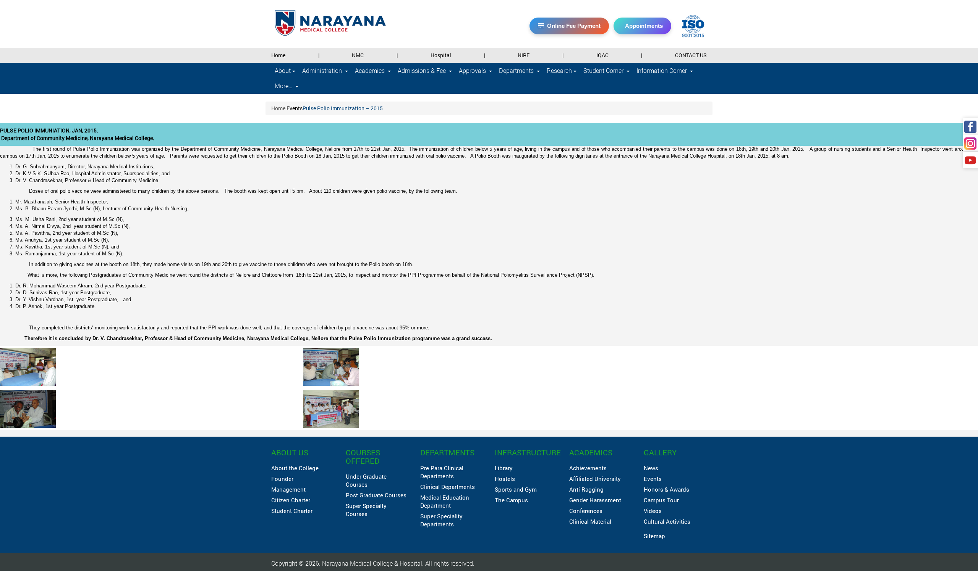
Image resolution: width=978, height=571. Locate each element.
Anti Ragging (586, 489)
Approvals (473, 70)
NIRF (523, 55)
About (283, 70)
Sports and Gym (516, 489)
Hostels (505, 478)
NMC (358, 55)
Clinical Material (590, 521)
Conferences (585, 511)
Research (560, 70)
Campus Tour (661, 500)
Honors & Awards (666, 489)
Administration (322, 70)
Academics (370, 70)
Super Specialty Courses (366, 510)
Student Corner (604, 70)
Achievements (588, 468)
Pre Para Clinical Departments (441, 472)
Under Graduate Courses (366, 480)
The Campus (511, 500)
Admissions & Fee (422, 70)
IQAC (602, 55)
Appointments (644, 26)
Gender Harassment (595, 500)
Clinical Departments (447, 486)
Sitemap (654, 536)
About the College (295, 468)
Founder (282, 478)
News (651, 468)
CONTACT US (691, 55)
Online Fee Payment (574, 26)
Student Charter (292, 511)
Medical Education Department (444, 501)
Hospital (441, 55)
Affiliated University (595, 478)
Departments (517, 70)
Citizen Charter (290, 500)
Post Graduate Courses (376, 495)
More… (284, 86)
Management (288, 489)
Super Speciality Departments (441, 520)
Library (504, 468)
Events (295, 108)
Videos (653, 511)
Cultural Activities (667, 521)
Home (278, 55)
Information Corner (662, 70)
